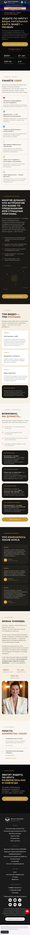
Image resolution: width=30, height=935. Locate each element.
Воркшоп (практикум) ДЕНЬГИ (15, 851)
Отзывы (15, 877)
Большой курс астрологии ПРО (15, 831)
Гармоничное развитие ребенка (15, 856)
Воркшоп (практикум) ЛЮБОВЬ (15, 849)
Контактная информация (15, 874)
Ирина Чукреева (13, 1)
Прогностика (15, 841)
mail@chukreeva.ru (15, 887)
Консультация (15, 859)
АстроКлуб (15, 861)
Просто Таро (15, 836)
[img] (5, 2)
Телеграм (15, 892)
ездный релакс (15, 854)
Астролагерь (15, 838)
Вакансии (15, 879)
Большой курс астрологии (15, 828)
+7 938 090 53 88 (15, 890)
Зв (9, 854)
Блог (15, 872)
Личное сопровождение (15, 864)
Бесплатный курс (15, 833)
